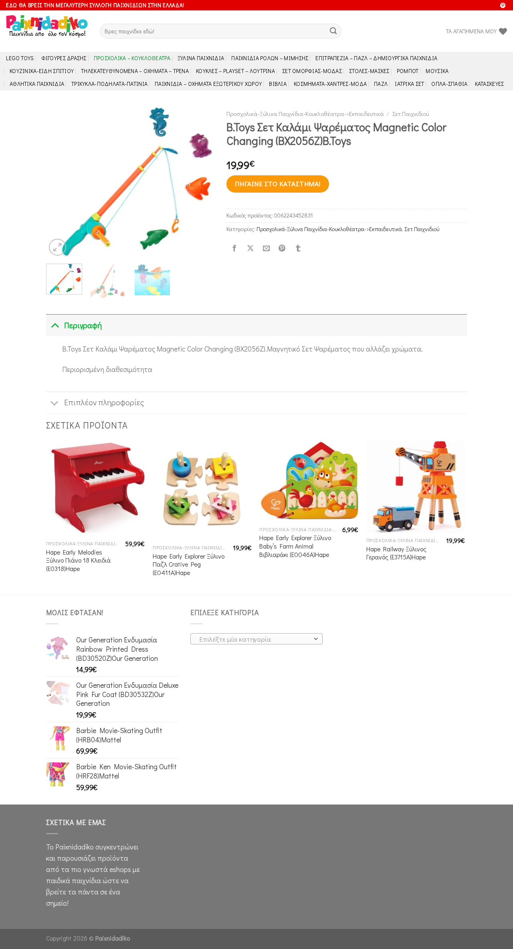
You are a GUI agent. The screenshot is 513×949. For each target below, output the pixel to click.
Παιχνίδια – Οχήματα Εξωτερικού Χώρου (208, 83)
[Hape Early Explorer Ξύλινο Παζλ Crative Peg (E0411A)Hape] (202, 490)
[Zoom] (57, 247)
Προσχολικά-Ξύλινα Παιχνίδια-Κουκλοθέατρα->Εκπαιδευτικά (305, 114)
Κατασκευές (489, 83)
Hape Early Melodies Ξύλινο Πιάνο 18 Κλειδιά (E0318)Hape (78, 560)
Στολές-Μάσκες (369, 71)
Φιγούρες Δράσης (64, 58)
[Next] (201, 182)
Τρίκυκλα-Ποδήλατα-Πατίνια (109, 83)
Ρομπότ (408, 71)
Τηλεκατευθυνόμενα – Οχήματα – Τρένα (135, 71)
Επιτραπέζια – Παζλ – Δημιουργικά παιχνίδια (376, 58)
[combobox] (256, 638)
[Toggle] (54, 325)
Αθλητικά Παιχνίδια (37, 83)
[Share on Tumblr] (298, 248)
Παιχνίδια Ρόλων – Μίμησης (269, 58)
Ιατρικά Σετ (409, 83)
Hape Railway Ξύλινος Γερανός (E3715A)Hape (396, 553)
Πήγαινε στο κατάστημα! (277, 183)
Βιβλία (278, 83)
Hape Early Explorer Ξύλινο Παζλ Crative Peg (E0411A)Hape (188, 564)
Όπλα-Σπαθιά (449, 83)
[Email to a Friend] (266, 248)
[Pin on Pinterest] (282, 248)
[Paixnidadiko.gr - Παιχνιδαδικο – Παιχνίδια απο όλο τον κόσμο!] (47, 31)
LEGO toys (20, 58)
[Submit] (333, 31)
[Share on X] (250, 248)
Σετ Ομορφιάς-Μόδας (312, 71)
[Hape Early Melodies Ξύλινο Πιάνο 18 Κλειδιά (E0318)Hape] (95, 488)
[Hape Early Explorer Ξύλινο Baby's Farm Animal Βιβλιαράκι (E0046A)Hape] (308, 481)
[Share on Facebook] (234, 248)
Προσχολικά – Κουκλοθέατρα (132, 58)
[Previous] (60, 182)
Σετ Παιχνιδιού (410, 114)
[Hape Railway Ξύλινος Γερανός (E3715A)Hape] (415, 487)
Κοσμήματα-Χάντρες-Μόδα (330, 83)
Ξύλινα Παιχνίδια (201, 58)
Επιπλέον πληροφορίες (104, 402)
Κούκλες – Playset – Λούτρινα (235, 71)
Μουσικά (437, 71)
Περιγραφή (83, 325)
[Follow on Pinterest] (502, 6)
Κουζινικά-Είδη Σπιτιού (42, 71)
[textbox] (254, 639)
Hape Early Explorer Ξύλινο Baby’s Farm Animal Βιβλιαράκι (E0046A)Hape (295, 546)
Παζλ (381, 83)
